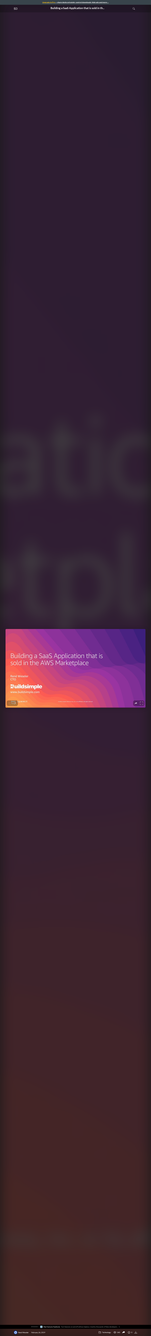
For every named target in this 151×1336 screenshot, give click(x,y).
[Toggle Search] (133, 9)
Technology (106, 1332)
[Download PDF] (136, 1332)
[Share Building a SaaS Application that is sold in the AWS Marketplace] (123, 1332)
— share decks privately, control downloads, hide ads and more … (75, 2)
